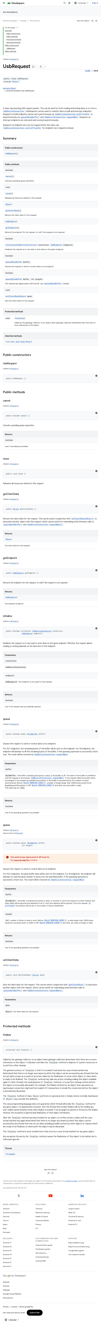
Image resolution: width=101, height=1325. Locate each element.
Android (6, 1209)
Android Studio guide (44, 1245)
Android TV (72, 1224)
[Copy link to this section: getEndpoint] (19, 558)
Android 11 (7, 1266)
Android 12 (7, 1262)
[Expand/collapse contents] (17, 27)
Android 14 (7, 1254)
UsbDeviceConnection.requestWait (61, 117)
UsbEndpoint (11, 221)
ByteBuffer (17, 262)
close (8, 193)
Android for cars (74, 1220)
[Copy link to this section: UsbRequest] (19, 363)
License (14, 1307)
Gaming (39, 1209)
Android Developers (10, 21)
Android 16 (7, 1246)
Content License (71, 1181)
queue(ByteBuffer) (30, 117)
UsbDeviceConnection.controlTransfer (22, 128)
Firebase (6, 1290)
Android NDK (41, 1261)
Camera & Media (42, 1220)
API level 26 (14, 724)
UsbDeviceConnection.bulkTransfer (72, 114)
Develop (23, 21)
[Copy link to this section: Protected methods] (33, 1026)
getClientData (12, 210)
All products (8, 1298)
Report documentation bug (79, 1246)
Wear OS (71, 1212)
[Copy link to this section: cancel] (12, 400)
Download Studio (42, 1257)
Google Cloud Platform (12, 1294)
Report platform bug (76, 1243)
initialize (11, 245)
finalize (19, 318)
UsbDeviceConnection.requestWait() (45, 524)
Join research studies (76, 1254)
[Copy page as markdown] (41, 67)
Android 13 (7, 1258)
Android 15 (7, 1250)
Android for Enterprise (11, 1212)
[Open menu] (3, 3)
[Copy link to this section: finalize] (13, 1035)
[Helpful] (92, 21)
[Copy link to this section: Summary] (18, 138)
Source (5, 1220)
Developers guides (43, 1249)
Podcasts (6, 1232)
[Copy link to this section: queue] (12, 719)
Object (15, 81)
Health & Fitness (42, 1216)
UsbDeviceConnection (14, 111)
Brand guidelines (26, 1307)
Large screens (73, 1209)
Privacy (38, 1224)
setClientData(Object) (82, 519)
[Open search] (64, 2)
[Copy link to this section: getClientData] (21, 494)
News (5, 1224)
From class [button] (19, 342)
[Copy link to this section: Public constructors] (33, 355)
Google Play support (76, 1250)
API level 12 (14, 59)
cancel (9, 176)
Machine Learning (43, 1212)
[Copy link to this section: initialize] (14, 616)
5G (37, 1228)
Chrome (6, 1286)
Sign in (95, 3)
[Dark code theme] (96, 375)
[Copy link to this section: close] (11, 458)
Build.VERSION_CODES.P (34, 783)
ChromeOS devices (76, 1216)
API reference (10, 12)
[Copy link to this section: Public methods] (27, 392)
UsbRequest (11, 153)
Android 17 (7, 1243)
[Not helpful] (96, 21)
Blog (4, 1228)
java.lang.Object (9, 88)
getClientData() (76, 985)
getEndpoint (11, 228)
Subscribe (35, 1312)
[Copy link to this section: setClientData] (21, 960)
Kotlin (87, 71)
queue (8, 262)
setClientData (12, 296)
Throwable (10, 1154)
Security (6, 1216)
